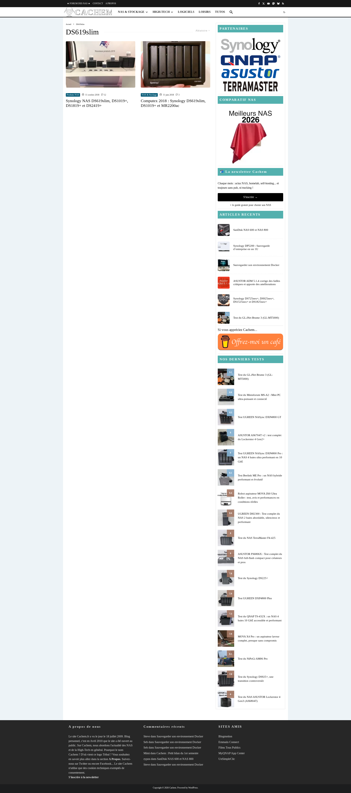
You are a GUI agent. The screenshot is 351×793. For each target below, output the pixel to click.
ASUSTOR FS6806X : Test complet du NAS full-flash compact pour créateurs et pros (260, 558)
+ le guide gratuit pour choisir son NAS (250, 205)
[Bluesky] (278, 4)
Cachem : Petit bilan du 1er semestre (177, 753)
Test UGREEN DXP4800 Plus (255, 598)
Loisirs (205, 11)
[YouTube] (268, 4)
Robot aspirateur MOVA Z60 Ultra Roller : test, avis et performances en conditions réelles (258, 497)
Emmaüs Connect (228, 742)
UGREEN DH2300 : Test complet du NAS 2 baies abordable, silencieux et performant (259, 517)
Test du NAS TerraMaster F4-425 (256, 537)
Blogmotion (225, 736)
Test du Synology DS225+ (253, 578)
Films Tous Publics (229, 747)
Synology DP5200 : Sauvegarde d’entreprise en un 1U (251, 247)
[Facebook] (259, 4)
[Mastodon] (273, 4)
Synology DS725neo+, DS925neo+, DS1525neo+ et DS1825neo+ (253, 300)
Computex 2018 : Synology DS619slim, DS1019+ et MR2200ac (173, 103)
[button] (231, 12)
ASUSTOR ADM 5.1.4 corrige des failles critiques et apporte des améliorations (256, 282)
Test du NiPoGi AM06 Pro (253, 658)
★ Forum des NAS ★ (78, 3)
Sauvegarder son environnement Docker (256, 265)
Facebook (105, 763)
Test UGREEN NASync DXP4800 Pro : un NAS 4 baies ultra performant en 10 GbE (260, 457)
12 (104, 95)
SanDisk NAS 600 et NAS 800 (250, 229)
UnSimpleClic (226, 758)
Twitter (83, 763)
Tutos (220, 11)
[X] (263, 4)
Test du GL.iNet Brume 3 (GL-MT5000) (256, 317)
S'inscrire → (250, 197)
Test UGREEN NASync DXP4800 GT (259, 417)
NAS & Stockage (131, 11)
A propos (110, 3)
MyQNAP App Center (231, 753)
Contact (98, 3)
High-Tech (161, 11)
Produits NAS (73, 95)
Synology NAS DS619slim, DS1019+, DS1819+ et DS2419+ (97, 103)
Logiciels (186, 11)
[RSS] (283, 4)
